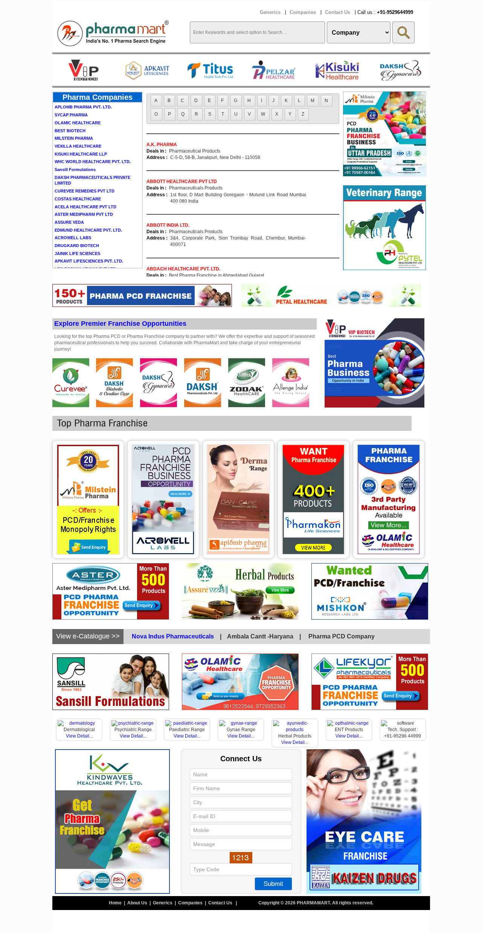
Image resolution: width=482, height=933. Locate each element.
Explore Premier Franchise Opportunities (120, 323)
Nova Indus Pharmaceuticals (173, 636)
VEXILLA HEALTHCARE (78, 128)
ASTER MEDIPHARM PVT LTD (84, 196)
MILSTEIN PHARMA (74, 120)
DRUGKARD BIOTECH (77, 227)
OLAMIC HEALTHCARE (78, 104)
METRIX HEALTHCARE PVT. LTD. (87, 266)
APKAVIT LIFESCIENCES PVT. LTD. (89, 243)
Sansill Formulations (75, 151)
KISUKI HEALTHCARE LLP (81, 136)
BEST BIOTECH (70, 112)
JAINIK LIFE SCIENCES (77, 235)
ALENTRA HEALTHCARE (79, 259)
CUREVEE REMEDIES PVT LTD (84, 173)
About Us (137, 903)
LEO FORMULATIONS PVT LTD (85, 251)
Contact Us (337, 12)
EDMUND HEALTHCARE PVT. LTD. (88, 212)
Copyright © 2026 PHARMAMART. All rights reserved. (315, 903)
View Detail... (79, 736)
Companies (303, 12)
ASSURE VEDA (69, 204)
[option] (84, 70)
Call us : (385, 12)
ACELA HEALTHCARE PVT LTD (85, 188)
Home (116, 903)
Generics (270, 12)
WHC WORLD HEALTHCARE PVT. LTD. (93, 143)
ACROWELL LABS (73, 219)
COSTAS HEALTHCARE (78, 181)
